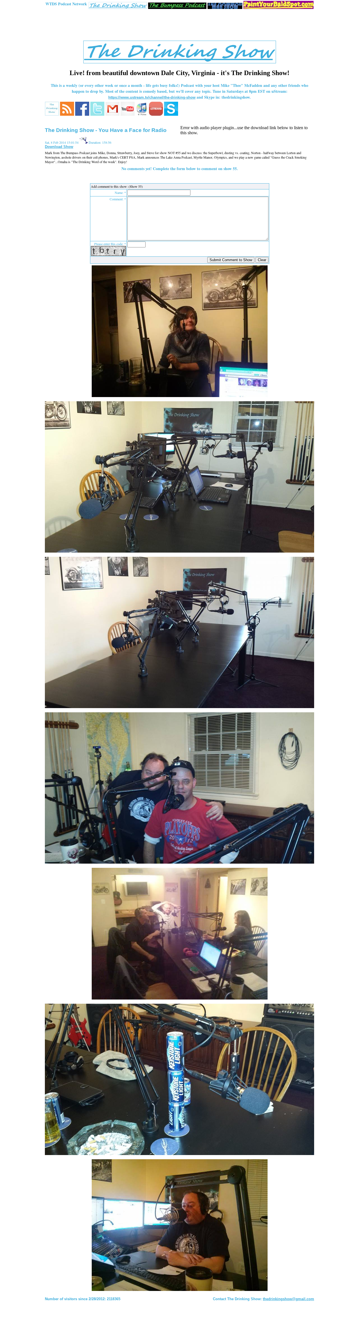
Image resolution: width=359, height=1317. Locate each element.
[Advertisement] (179, 26)
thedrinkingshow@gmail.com (288, 1299)
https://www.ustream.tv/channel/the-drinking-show (151, 97)
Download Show (59, 147)
